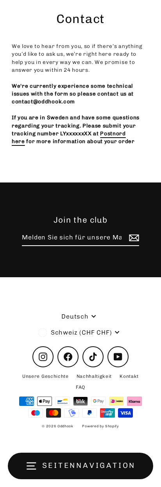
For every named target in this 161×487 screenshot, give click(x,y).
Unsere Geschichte (45, 376)
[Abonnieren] (133, 238)
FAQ (80, 387)
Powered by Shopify (100, 426)
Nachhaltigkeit (94, 376)
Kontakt (129, 376)
